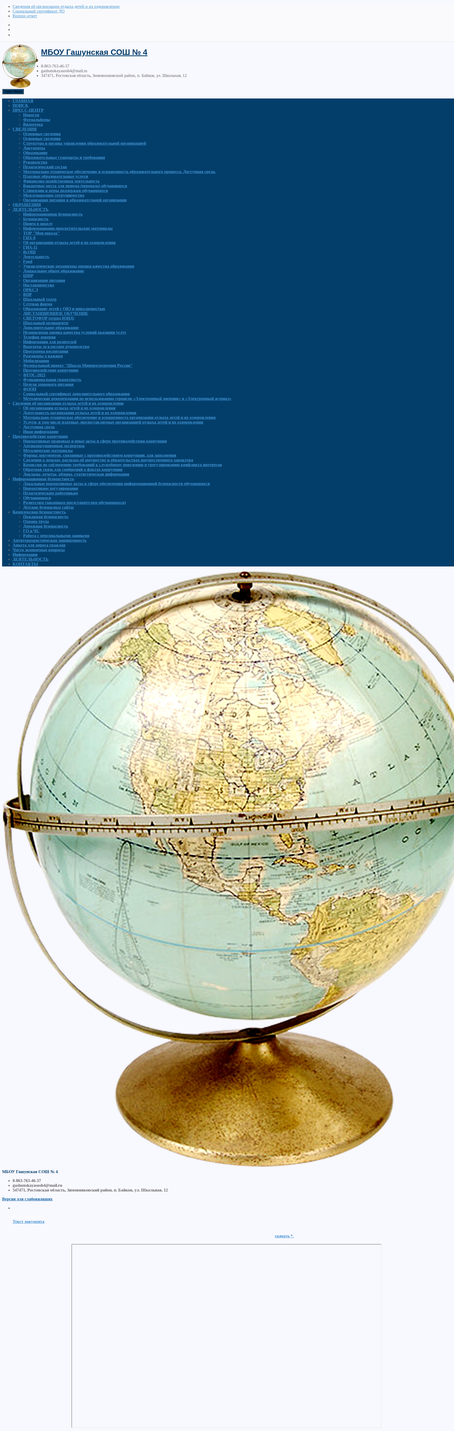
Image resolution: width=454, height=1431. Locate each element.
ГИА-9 (29, 238)
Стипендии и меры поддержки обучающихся (65, 190)
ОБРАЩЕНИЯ (27, 204)
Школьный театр (39, 299)
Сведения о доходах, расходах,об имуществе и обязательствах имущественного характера (108, 460)
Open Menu (13, 91)
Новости (31, 115)
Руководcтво (35, 162)
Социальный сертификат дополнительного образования (76, 394)
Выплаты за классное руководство (56, 346)
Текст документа (28, 1221)
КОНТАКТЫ (25, 564)
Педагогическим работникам (50, 493)
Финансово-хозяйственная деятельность (61, 181)
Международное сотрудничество (53, 195)
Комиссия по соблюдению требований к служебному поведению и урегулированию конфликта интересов (122, 464)
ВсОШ (29, 252)
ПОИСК (20, 105)
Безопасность (35, 219)
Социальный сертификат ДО (39, 11)
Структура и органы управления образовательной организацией (84, 143)
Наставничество (38, 285)
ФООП (29, 389)
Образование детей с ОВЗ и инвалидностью (64, 308)
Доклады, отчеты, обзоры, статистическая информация (76, 474)
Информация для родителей (49, 342)
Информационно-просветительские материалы (68, 228)
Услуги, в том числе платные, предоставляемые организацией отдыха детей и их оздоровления (113, 422)
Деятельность (36, 256)
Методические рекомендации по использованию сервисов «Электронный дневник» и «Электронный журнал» (127, 398)
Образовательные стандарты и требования (64, 157)
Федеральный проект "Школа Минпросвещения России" (78, 365)
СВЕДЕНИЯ (25, 129)
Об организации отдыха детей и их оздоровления (69, 242)
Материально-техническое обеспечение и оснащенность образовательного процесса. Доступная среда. (119, 171)
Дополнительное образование (51, 327)
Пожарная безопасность (45, 516)
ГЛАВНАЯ (23, 100)
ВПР (27, 294)
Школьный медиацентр (45, 323)
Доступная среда (39, 427)
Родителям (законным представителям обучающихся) (74, 502)
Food (27, 261)
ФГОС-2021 (34, 375)
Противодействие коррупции (50, 370)
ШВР (28, 275)
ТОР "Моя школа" (41, 233)
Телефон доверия (39, 337)
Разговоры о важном (43, 356)
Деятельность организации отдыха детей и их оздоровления (79, 412)
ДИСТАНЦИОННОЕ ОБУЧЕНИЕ (55, 313)
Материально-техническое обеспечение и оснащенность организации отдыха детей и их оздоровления (119, 417)
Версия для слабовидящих (27, 1199)
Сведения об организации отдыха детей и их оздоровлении (66, 6)
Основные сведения (42, 134)
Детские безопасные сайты (48, 507)
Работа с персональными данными (56, 535)
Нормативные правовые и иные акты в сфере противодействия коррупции (95, 441)
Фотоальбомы (36, 119)
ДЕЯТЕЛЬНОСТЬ (31, 209)
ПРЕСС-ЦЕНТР (28, 110)
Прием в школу (38, 223)
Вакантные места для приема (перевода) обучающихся (75, 186)
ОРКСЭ (30, 290)
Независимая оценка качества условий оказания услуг (74, 332)
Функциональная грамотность (52, 379)
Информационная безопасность (52, 214)
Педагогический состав (45, 167)
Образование (35, 152)
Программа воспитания (45, 351)
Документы (34, 148)
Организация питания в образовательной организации (75, 200)
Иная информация (40, 431)
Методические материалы (48, 450)
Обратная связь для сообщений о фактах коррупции (72, 469)
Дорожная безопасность (45, 526)
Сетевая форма (37, 304)
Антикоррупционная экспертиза (54, 446)
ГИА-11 (30, 247)
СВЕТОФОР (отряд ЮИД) (48, 318)
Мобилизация (36, 360)
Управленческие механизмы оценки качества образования (78, 266)
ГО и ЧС (31, 531)
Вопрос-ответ (25, 16)
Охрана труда (36, 521)
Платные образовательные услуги (55, 176)
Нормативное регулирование (50, 488)
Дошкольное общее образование (53, 271)
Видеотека (33, 124)
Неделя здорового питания (48, 384)
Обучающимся (37, 498)
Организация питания (44, 280)
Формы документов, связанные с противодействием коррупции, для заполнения (99, 455)
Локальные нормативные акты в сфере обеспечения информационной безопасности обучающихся (116, 483)
